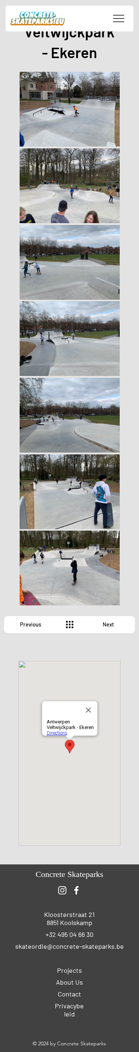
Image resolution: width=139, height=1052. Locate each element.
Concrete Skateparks (69, 874)
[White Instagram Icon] (62, 890)
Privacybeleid (69, 1010)
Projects (69, 970)
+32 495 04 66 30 (69, 934)
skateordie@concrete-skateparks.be (69, 946)
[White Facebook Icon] (76, 890)
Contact (69, 994)
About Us (69, 982)
